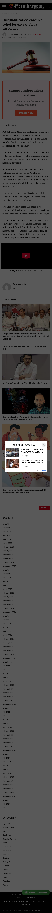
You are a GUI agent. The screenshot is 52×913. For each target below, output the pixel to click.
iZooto (44, 470)
